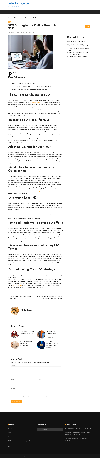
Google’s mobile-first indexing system (33, 191)
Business (25, 12)
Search (69, 24)
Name (13, 379)
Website (13, 388)
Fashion (39, 12)
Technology (61, 12)
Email (39, 379)
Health (46, 12)
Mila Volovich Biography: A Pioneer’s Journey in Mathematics (27, 343)
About (10, 428)
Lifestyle (52, 12)
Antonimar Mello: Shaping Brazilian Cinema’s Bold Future (52, 333)
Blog (19, 12)
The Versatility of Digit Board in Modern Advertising (21, 297)
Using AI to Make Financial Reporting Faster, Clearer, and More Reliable (77, 433)
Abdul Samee (31, 32)
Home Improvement (72, 12)
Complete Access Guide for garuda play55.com (78, 428)
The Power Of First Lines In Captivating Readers (76, 439)
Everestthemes (31, 456)
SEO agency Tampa (35, 102)
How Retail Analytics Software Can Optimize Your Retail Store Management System (49, 297)
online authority (17, 285)
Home (14, 12)
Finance (33, 12)
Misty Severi (19, 3)
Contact (82, 12)
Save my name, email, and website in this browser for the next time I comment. (34, 397)
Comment (14, 365)
